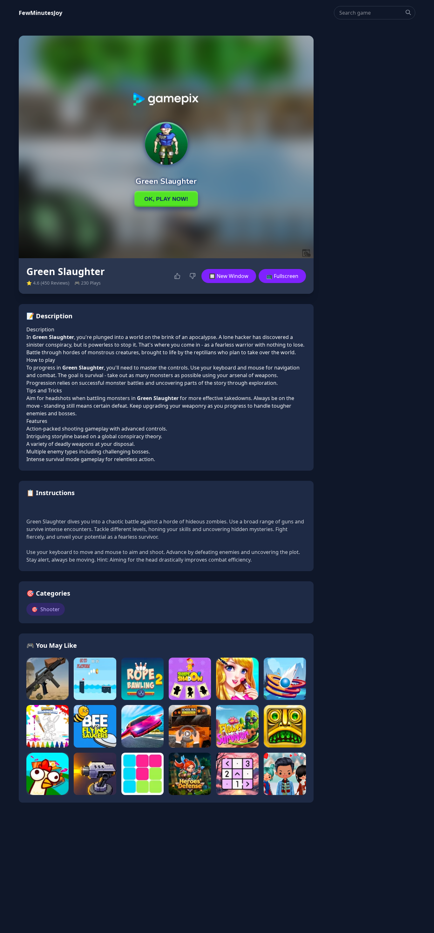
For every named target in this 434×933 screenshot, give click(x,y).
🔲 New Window (228, 276)
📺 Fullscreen (282, 276)
